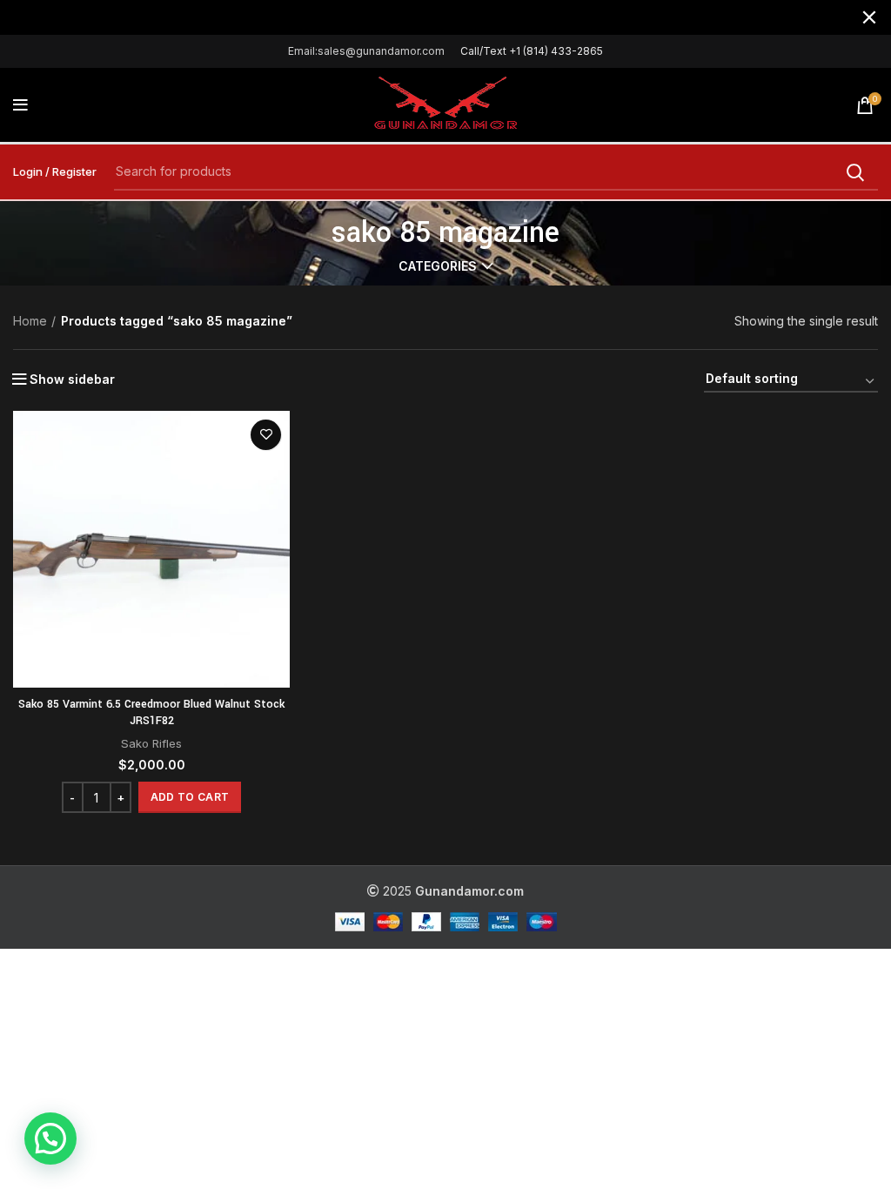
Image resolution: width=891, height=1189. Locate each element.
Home (30, 320)
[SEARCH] (854, 172)
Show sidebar (72, 379)
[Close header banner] (869, 17)
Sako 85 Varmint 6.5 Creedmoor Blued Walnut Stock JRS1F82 (151, 712)
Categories (438, 266)
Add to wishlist (266, 435)
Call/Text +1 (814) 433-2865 (531, 50)
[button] (189, 797)
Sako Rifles (151, 743)
